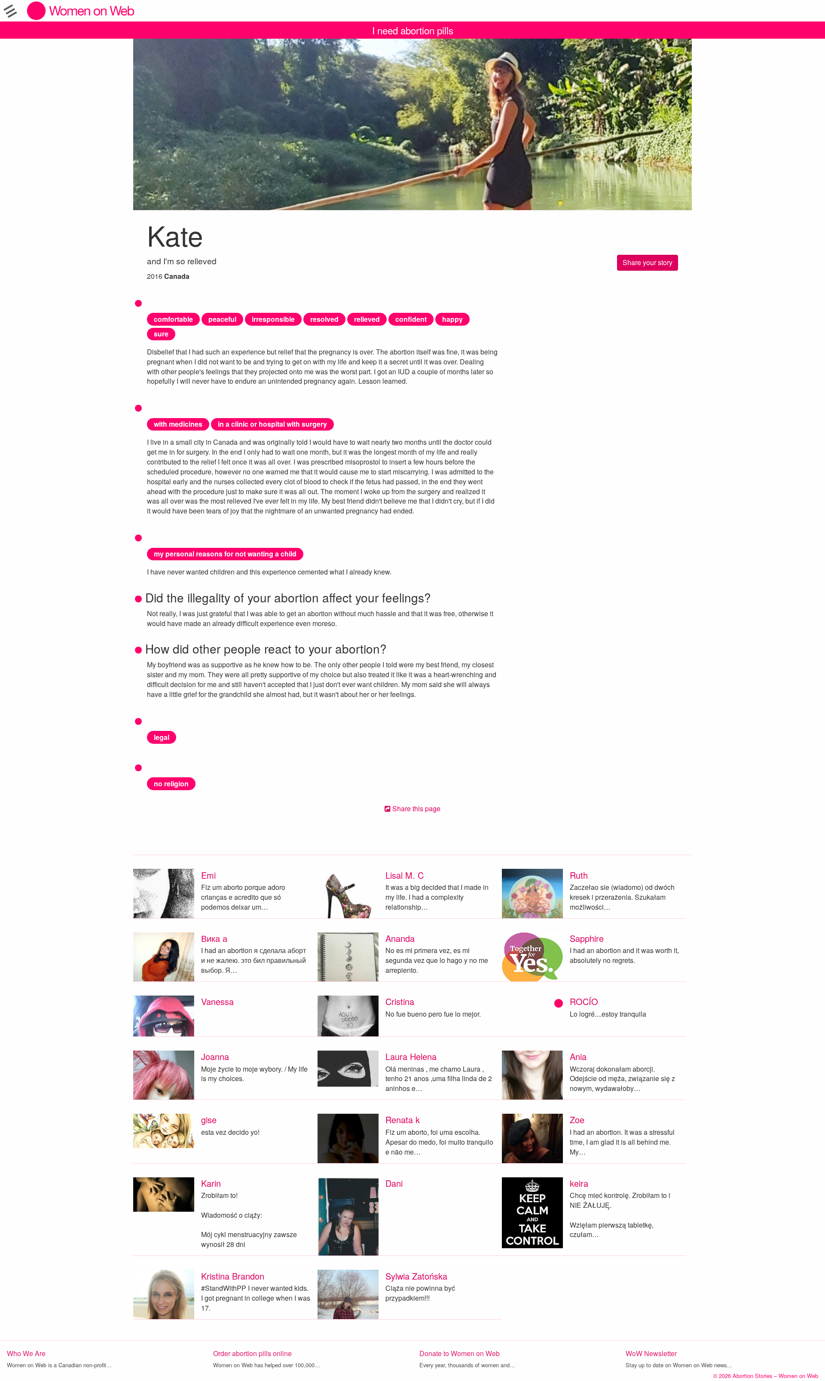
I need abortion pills (412, 30)
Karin (211, 1183)
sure (161, 334)
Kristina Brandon (232, 1276)
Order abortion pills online (252, 1353)
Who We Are (26, 1353)
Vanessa (217, 1001)
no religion (171, 783)
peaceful (222, 319)
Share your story (647, 262)
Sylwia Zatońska (416, 1276)
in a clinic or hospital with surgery (272, 424)
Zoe (577, 1119)
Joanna (215, 1056)
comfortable (173, 319)
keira (579, 1183)
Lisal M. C (404, 875)
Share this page (415, 808)
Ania (578, 1056)
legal (161, 737)
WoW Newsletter (651, 1353)
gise (209, 1119)
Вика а (214, 938)
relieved (367, 319)
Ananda (400, 938)
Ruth (579, 875)
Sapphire (587, 938)
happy (452, 319)
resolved (324, 319)
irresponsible (273, 319)
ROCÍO (584, 1001)
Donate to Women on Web (459, 1353)
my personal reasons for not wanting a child (225, 554)
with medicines (178, 424)
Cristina (399, 1001)
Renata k (402, 1119)
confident (411, 319)
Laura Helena (411, 1056)
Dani (394, 1183)
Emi (208, 875)
